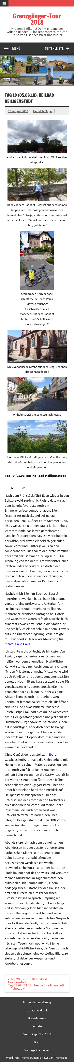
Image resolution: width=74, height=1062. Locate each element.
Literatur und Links (37, 1010)
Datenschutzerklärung (37, 1002)
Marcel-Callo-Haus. (18, 644)
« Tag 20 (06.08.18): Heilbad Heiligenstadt (27, 980)
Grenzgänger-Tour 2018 (37, 19)
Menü (16, 48)
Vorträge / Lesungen (37, 1050)
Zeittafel (37, 1026)
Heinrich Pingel (42, 111)
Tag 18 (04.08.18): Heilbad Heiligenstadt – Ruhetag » (36, 986)
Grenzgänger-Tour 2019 (37, 1034)
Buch (37, 1042)
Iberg (52, 754)
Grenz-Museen (37, 1018)
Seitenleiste (54, 48)
